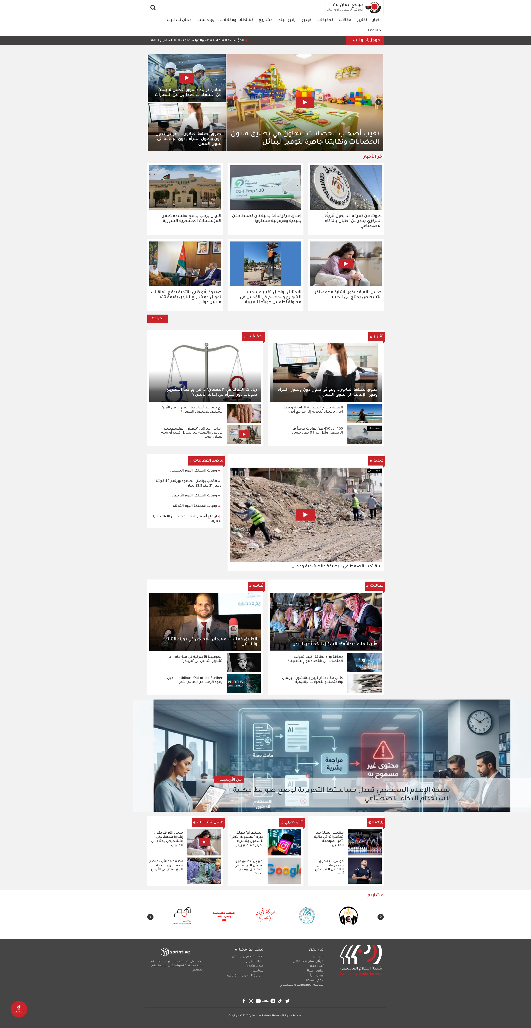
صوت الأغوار (255, 966)
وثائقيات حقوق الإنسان (247, 956)
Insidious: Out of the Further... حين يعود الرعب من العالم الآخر (195, 680)
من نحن (318, 956)
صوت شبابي (374, 428)
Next (231, 102)
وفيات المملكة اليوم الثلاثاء (195, 506)
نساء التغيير (254, 961)
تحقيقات (325, 20)
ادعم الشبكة (315, 980)
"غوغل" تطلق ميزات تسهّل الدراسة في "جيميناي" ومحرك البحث (247, 868)
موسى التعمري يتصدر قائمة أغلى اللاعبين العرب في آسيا (329, 868)
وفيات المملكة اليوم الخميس (193, 471)
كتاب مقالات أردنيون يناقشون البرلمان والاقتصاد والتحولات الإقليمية (312, 680)
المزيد (159, 319)
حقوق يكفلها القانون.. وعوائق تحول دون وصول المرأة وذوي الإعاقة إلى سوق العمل (188, 139)
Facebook (243, 1001)
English (374, 31)
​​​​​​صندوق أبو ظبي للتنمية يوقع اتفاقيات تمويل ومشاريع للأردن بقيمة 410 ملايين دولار (186, 297)
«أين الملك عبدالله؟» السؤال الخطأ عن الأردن (335, 644)
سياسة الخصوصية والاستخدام (302, 985)
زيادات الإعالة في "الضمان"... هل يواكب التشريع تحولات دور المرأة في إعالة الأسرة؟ (212, 392)
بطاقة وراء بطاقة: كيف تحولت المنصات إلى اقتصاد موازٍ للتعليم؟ (315, 659)
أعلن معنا (317, 966)
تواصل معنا (315, 971)
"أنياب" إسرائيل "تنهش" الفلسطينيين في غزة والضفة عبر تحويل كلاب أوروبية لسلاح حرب (192, 433)
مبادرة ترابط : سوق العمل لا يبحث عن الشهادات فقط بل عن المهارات (188, 93)
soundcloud (265, 1001)
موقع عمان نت (348, 5)
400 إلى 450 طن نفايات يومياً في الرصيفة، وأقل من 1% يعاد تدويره (317, 431)
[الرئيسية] (373, 7)
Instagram (251, 1001)
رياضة (378, 822)
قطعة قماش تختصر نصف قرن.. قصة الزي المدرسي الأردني (166, 866)
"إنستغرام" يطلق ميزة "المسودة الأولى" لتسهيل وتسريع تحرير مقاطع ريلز (246, 839)
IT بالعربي (294, 822)
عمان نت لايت (179, 20)
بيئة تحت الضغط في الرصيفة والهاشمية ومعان (336, 566)
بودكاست (205, 20)
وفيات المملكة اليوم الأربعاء (194, 496)
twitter (287, 1001)
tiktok (280, 1001)
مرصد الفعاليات (208, 461)
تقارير (362, 20)
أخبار (377, 20)
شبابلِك (258, 971)
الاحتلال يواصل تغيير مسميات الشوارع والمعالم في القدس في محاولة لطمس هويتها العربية (270, 297)
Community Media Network (266, 1016)
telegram (272, 1001)
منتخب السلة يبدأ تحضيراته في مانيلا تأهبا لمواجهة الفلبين (328, 839)
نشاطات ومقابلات (236, 20)
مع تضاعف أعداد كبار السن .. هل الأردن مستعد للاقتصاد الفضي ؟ (192, 410)
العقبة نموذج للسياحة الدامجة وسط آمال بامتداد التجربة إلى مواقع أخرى (313, 410)
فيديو (306, 20)
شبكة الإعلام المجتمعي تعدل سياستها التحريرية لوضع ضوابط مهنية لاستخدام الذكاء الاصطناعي (341, 795)
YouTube (258, 1001)
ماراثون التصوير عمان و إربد (244, 975)
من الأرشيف (230, 780)
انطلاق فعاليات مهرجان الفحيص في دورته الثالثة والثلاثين (211, 642)
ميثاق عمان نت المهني (308, 961)
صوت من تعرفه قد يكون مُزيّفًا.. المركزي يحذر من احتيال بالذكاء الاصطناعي (352, 221)
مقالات (345, 20)
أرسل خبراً (317, 975)
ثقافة (258, 586)
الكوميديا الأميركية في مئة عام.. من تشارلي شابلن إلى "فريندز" (195, 659)
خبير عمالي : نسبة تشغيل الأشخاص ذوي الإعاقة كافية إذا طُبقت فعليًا (315, 138)
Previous (378, 102)
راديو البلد (287, 20)
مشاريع (266, 20)
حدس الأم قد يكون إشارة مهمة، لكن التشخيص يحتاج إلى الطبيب (167, 839)
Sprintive (190, 965)
